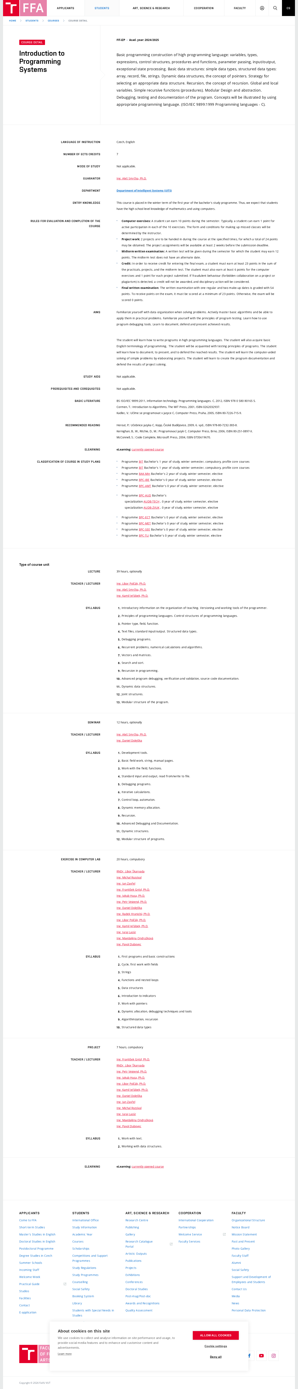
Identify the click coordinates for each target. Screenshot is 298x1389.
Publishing (132, 1227)
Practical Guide (29, 1284)
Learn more (65, 1353)
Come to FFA (27, 1220)
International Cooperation (196, 1220)
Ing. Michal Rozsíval (129, 877)
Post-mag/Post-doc (138, 1296)
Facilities (25, 1298)
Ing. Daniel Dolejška (129, 740)
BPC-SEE (144, 529)
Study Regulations (84, 1268)
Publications (133, 1261)
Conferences (134, 1282)
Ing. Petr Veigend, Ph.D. (132, 902)
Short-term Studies (32, 1227)
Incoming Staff (29, 1270)
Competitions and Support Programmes (90, 1258)
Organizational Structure (248, 1220)
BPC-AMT (145, 486)
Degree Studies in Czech (35, 1256)
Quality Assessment (138, 1310)
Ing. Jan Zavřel (126, 883)
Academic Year (82, 1234)
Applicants (65, 8)
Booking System (83, 1296)
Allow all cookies (215, 1335)
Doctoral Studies (136, 1289)
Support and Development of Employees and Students (251, 1279)
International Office (85, 1220)
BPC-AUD (145, 495)
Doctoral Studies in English (37, 1241)
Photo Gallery (241, 1248)
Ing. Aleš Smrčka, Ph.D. (132, 178)
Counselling (80, 1282)
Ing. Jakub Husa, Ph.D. (131, 896)
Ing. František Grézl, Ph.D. (133, 889)
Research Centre (136, 1220)
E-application (27, 1312)
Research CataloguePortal (139, 1244)
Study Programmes (85, 1275)
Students (102, 8)
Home (12, 20)
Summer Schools (30, 1263)
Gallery (130, 1234)
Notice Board (240, 1227)
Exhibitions (132, 1275)
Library (77, 1303)
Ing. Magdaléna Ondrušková (135, 938)
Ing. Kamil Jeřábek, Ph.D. (132, 596)
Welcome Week (29, 1277)
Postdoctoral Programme (36, 1248)
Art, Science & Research (151, 8)
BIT (141, 461)
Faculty (240, 8)
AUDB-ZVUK (152, 507)
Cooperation (203, 8)
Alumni (236, 1263)
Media (236, 1296)
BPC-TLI (144, 535)
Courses (53, 20)
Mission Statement (244, 1234)
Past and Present (243, 1241)
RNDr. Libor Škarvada (131, 871)
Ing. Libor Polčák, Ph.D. (131, 583)
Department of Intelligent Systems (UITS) (144, 190)
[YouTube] (261, 1356)
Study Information (84, 1227)
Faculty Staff (240, 1256)
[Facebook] (249, 1356)
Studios (24, 1291)
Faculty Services (189, 1241)
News (235, 1303)
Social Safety (81, 1289)
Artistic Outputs (136, 1254)
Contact (24, 1305)
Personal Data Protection (249, 1310)
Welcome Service (190, 1234)
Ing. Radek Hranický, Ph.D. (133, 914)
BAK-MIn (144, 474)
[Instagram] (274, 1356)
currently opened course (148, 449)
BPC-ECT (144, 517)
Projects (130, 1268)
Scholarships (80, 1248)
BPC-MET (145, 523)
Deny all (216, 1356)
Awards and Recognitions (142, 1303)
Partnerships (187, 1227)
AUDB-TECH (152, 501)
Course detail (78, 20)
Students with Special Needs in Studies (93, 1312)
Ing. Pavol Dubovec (129, 944)
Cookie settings (216, 1346)
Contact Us (239, 1289)
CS (288, 8)
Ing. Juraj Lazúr (126, 932)
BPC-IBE (144, 480)
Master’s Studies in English (37, 1234)
